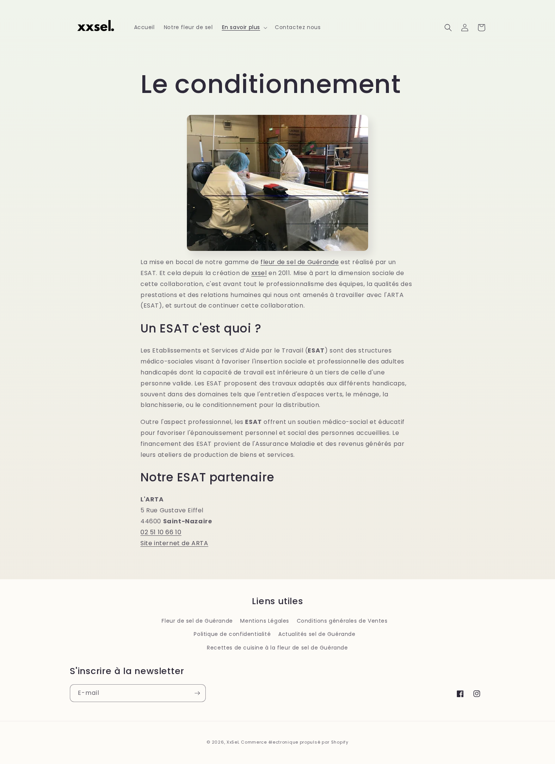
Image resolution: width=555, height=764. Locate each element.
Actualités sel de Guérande (317, 634)
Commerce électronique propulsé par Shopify (294, 742)
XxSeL (233, 742)
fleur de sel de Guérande (300, 262)
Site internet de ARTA (174, 543)
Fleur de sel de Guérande (197, 621)
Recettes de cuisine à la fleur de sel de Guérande (277, 647)
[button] (243, 27)
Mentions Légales (264, 621)
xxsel (259, 273)
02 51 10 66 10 (160, 532)
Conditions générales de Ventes (342, 621)
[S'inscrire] (197, 693)
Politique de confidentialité (232, 634)
